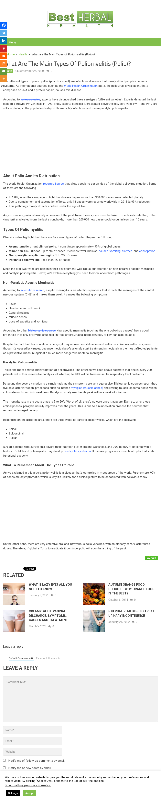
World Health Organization (81, 86)
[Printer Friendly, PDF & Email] (151, 557)
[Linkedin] (3, 40)
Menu (12, 42)
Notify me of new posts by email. (29, 768)
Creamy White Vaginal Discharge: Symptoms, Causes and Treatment (48, 615)
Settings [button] (13, 793)
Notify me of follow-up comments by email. (36, 760)
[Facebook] (3, 25)
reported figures (53, 183)
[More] (3, 78)
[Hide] (1, 86)
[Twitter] (3, 33)
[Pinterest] (3, 48)
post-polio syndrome (77, 451)
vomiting (115, 251)
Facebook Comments (48, 658)
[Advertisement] (80, 142)
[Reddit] (3, 55)
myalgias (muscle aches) (87, 388)
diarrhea (127, 251)
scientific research (32, 290)
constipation (147, 251)
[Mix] (3, 63)
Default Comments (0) (21, 658)
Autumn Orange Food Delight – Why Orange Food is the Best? (131, 589)
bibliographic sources (42, 330)
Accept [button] (29, 793)
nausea (103, 251)
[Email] (3, 71)
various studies (30, 99)
